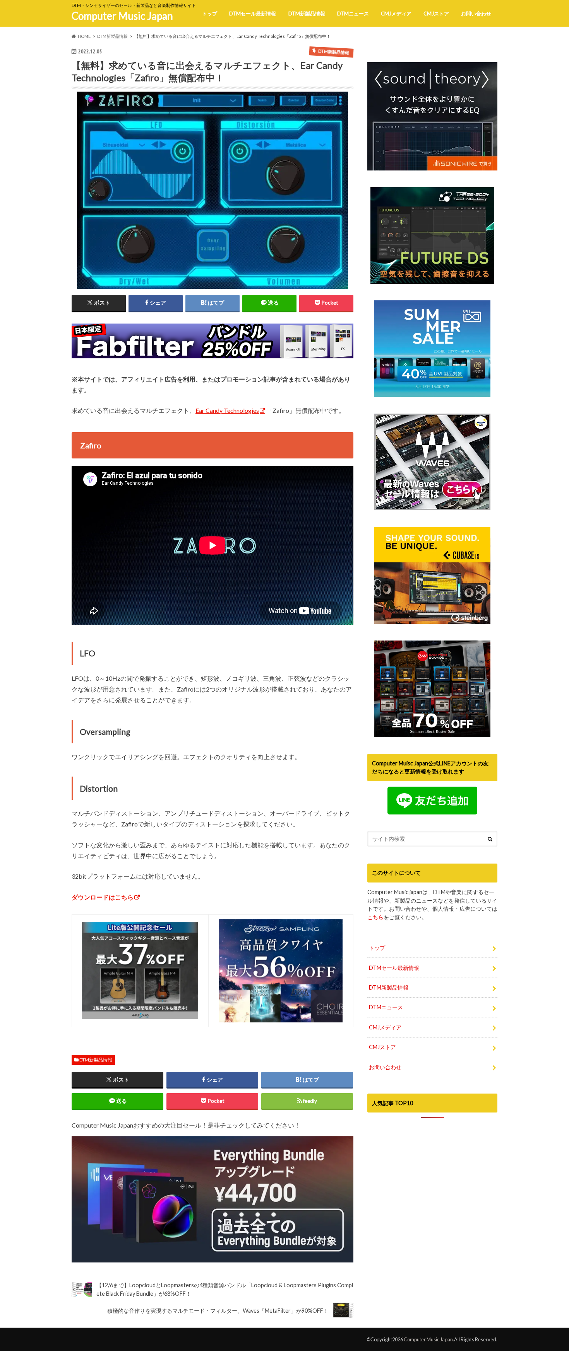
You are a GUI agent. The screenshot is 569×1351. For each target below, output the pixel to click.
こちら (375, 917)
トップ (209, 13)
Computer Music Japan (122, 16)
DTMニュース (353, 13)
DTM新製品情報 (306, 13)
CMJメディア (396, 13)
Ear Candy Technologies (227, 410)
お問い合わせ (476, 13)
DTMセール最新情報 (252, 13)
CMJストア (436, 13)
